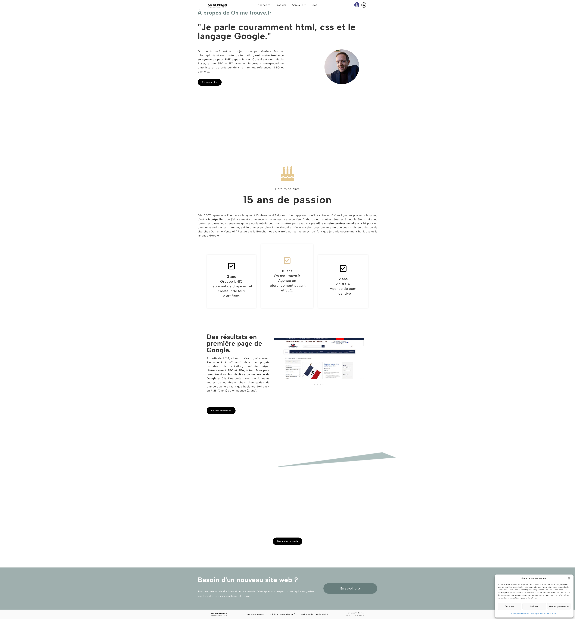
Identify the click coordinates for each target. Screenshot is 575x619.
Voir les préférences (559, 606)
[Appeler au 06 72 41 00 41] (363, 5)
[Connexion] (357, 4)
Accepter (509, 606)
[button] (569, 578)
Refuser (534, 606)
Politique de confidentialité (543, 613)
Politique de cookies (520, 613)
